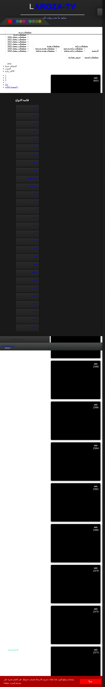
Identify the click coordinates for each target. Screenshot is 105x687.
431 (6, 85)
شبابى (35, 241)
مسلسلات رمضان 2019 (17, 49)
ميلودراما (34, 327)
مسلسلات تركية (81, 46)
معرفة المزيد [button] (15, 683)
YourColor (7, 346)
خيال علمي (33, 186)
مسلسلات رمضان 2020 (17, 46)
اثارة (36, 107)
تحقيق (35, 147)
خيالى (35, 194)
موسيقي (34, 319)
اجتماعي (34, 115)
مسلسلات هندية (53, 46)
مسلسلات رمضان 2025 (17, 39)
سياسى (35, 233)
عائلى (35, 264)
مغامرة (35, 311)
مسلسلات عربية (25, 32)
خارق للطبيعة (32, 178)
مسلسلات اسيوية (91, 57)
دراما (35, 201)
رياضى (35, 225)
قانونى (35, 288)
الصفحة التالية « (11, 87)
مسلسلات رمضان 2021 (17, 44)
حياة (36, 170)
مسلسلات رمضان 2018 (17, 51)
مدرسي (34, 303)
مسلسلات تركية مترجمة (73, 49)
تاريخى (35, 139)
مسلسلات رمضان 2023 (17, 42)
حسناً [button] (90, 681)
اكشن (35, 123)
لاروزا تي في (13, 649)
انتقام (35, 131)
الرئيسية (95, 51)
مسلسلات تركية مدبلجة (73, 51)
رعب (35, 209)
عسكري (34, 272)
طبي (36, 256)
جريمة (35, 162)
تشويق (35, 154)
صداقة (35, 248)
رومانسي (34, 217)
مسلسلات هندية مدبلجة (45, 51)
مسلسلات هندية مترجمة (45, 49)
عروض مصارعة (74, 57)
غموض (35, 280)
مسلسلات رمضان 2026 (17, 37)
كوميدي (35, 295)
